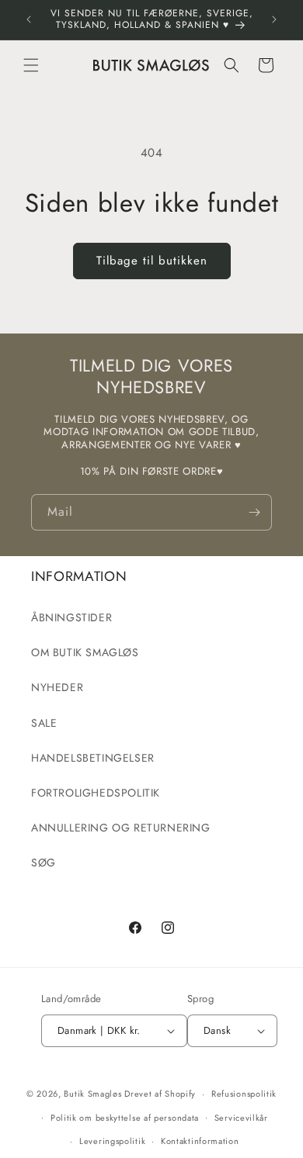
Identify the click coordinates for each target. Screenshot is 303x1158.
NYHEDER (57, 687)
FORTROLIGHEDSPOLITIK (95, 792)
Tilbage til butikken (151, 260)
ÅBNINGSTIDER (71, 617)
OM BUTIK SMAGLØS (85, 652)
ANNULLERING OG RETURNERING (121, 827)
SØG (43, 862)
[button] (31, 65)
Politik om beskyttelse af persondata (124, 1117)
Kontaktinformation (200, 1141)
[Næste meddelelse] (274, 19)
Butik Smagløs (92, 1093)
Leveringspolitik (112, 1141)
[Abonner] (254, 512)
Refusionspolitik (244, 1093)
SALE (44, 723)
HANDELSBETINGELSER (93, 758)
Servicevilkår (241, 1117)
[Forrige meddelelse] (29, 19)
